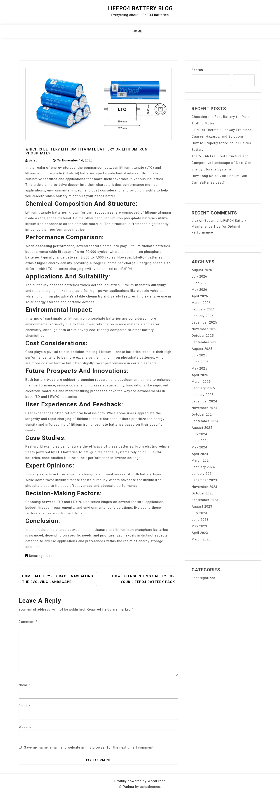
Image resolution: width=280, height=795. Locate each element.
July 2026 (199, 276)
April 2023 (200, 533)
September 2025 (205, 342)
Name (25, 685)
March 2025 (201, 382)
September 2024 (205, 421)
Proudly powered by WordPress (140, 781)
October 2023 (203, 493)
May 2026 (199, 290)
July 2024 (199, 434)
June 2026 (200, 283)
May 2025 (199, 368)
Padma (128, 787)
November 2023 (204, 487)
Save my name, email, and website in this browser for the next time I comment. (89, 747)
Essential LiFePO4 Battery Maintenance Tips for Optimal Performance (219, 226)
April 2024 (200, 454)
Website (25, 727)
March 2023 (201, 539)
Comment (28, 622)
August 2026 (202, 270)
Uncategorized (41, 556)
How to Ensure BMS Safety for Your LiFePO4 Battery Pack (143, 579)
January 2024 (203, 474)
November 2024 (204, 408)
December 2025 (204, 322)
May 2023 (199, 526)
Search (197, 70)
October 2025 (203, 336)
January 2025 (203, 395)
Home (137, 31)
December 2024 (204, 401)
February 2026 (203, 309)
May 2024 (199, 447)
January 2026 (203, 316)
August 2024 (202, 428)
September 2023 (205, 500)
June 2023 (200, 520)
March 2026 (201, 303)
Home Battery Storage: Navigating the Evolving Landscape (57, 579)
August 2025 (202, 349)
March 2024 (201, 460)
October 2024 (203, 414)
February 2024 (203, 467)
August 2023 (202, 506)
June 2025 (200, 362)
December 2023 (204, 480)
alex (195, 221)
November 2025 (204, 329)
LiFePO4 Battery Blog (140, 8)
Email (24, 706)
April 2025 (200, 375)
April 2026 (200, 296)
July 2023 (199, 513)
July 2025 (199, 355)
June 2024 (200, 441)
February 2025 (203, 388)
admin (39, 160)
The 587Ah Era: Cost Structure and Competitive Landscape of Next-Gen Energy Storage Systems (221, 162)
